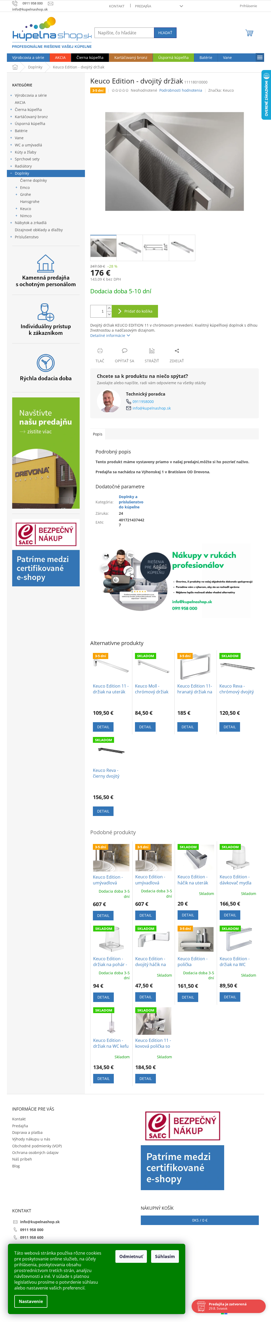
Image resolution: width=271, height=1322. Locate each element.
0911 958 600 (31, 1237)
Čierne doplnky (33, 180)
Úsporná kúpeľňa (30, 123)
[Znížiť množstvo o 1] (109, 314)
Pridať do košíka (138, 311)
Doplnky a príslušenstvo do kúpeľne (131, 501)
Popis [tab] (97, 434)
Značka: (221, 90)
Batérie (21, 130)
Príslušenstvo (26, 236)
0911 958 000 (31, 1229)
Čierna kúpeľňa (28, 109)
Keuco (25, 208)
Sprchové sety (27, 158)
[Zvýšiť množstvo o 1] (109, 308)
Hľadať (165, 32)
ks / (199, 1220)
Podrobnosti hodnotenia (180, 90)
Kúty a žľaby (25, 152)
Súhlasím (165, 1256)
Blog (16, 1165)
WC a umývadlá (28, 144)
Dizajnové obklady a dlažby (39, 229)
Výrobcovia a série (31, 95)
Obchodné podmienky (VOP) (37, 1145)
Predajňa (143, 6)
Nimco (25, 215)
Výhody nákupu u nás (31, 1139)
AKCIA (20, 102)
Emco (25, 187)
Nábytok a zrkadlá (31, 222)
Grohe (25, 194)
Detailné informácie (107, 335)
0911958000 (143, 401)
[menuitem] (28, 57)
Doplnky (22, 173)
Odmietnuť (131, 1256)
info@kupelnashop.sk (152, 408)
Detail (103, 726)
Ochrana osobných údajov (35, 1152)
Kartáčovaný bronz (31, 116)
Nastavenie (31, 1301)
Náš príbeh (22, 1159)
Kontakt (116, 6)
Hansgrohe (29, 201)
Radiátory (23, 166)
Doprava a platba (27, 1132)
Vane (19, 137)
